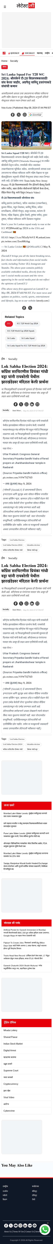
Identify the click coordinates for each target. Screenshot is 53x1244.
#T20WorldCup (14, 229)
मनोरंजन (35, 1186)
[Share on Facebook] (24, 308)
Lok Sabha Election (17, 540)
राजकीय (5, 1191)
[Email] (35, 1225)
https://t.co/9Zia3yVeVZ (22, 238)
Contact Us (29, 1231)
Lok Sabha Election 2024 (12, 545)
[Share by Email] (37, 404)
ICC (8, 323)
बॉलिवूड (34, 1191)
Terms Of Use (18, 1231)
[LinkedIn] (25, 1225)
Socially (30, 53)
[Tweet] (30, 308)
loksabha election (33, 545)
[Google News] (30, 1225)
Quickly (14, 53)
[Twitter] (21, 404)
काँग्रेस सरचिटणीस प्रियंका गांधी (13, 550)
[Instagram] (20, 1225)
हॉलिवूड (34, 1195)
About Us (7, 1231)
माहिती (5, 1195)
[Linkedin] (32, 404)
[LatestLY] (26, 7)
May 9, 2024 (24, 484)
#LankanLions (43, 238)
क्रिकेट (4, 67)
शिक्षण (5, 1199)
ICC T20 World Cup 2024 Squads (20, 331)
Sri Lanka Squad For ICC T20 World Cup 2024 (26, 346)
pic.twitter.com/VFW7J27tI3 (17, 478)
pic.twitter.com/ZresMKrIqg (15, 242)
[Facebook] (16, 404)
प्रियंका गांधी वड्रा (32, 550)
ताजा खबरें (9, 806)
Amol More (16, 411)
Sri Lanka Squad (27, 338)
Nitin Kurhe (6, 108)
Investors (38, 1231)
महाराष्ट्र (40, 53)
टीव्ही (33, 1199)
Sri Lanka (11, 338)
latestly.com (42, 301)
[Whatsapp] (26, 404)
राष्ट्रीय (47, 53)
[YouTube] (16, 1225)
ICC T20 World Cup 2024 (27, 323)
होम (3, 359)
